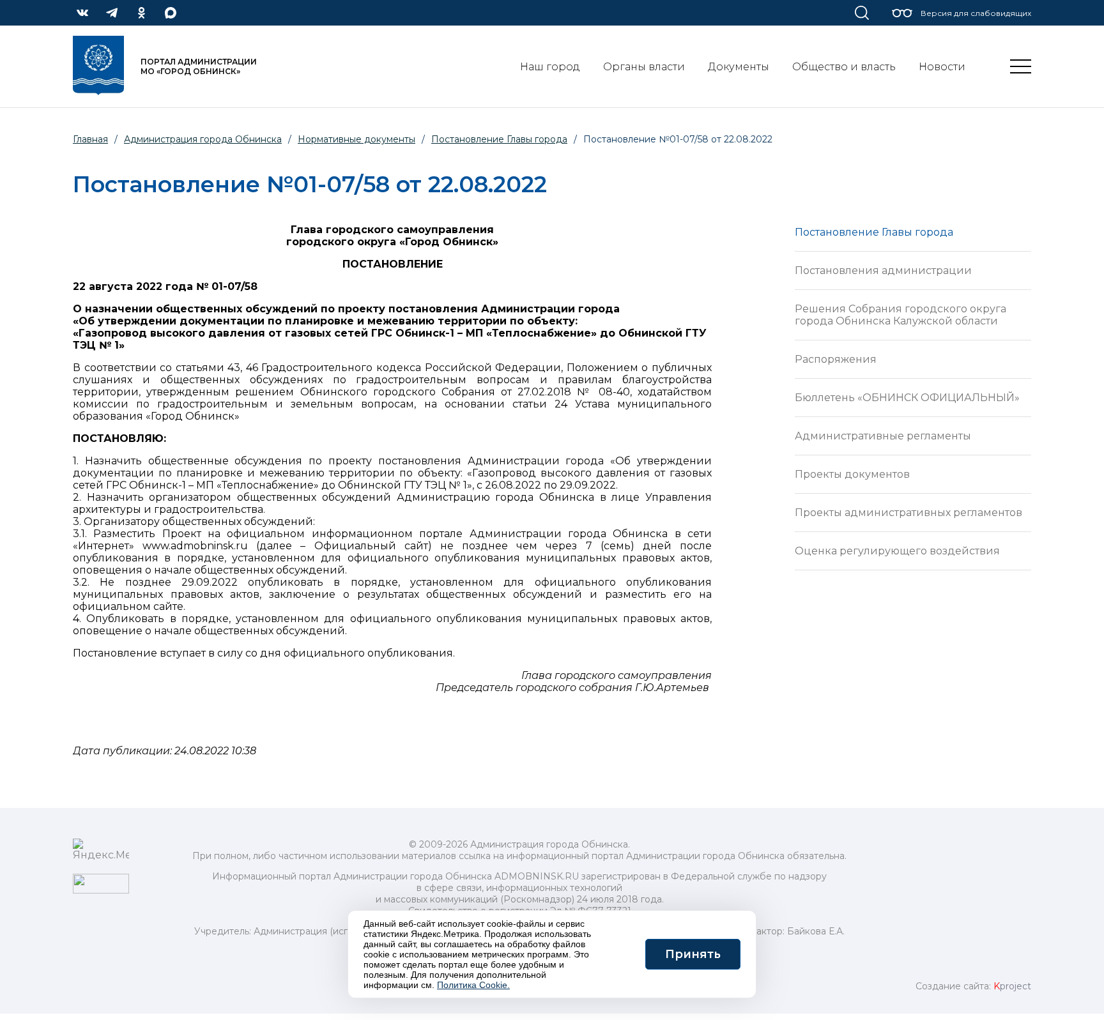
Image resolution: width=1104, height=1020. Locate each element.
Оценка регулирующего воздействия (897, 551)
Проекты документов (852, 474)
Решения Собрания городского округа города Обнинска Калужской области (900, 315)
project (1012, 986)
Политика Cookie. (473, 985)
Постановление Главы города (874, 232)
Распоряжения (836, 359)
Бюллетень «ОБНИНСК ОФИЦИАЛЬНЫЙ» (907, 398)
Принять (693, 954)
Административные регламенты (883, 436)
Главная (90, 139)
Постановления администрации (883, 270)
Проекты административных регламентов (908, 512)
